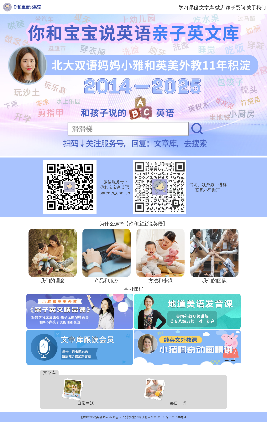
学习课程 (188, 7)
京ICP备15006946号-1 (172, 417)
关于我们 (256, 7)
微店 (220, 7)
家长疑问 (235, 7)
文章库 (206, 7)
